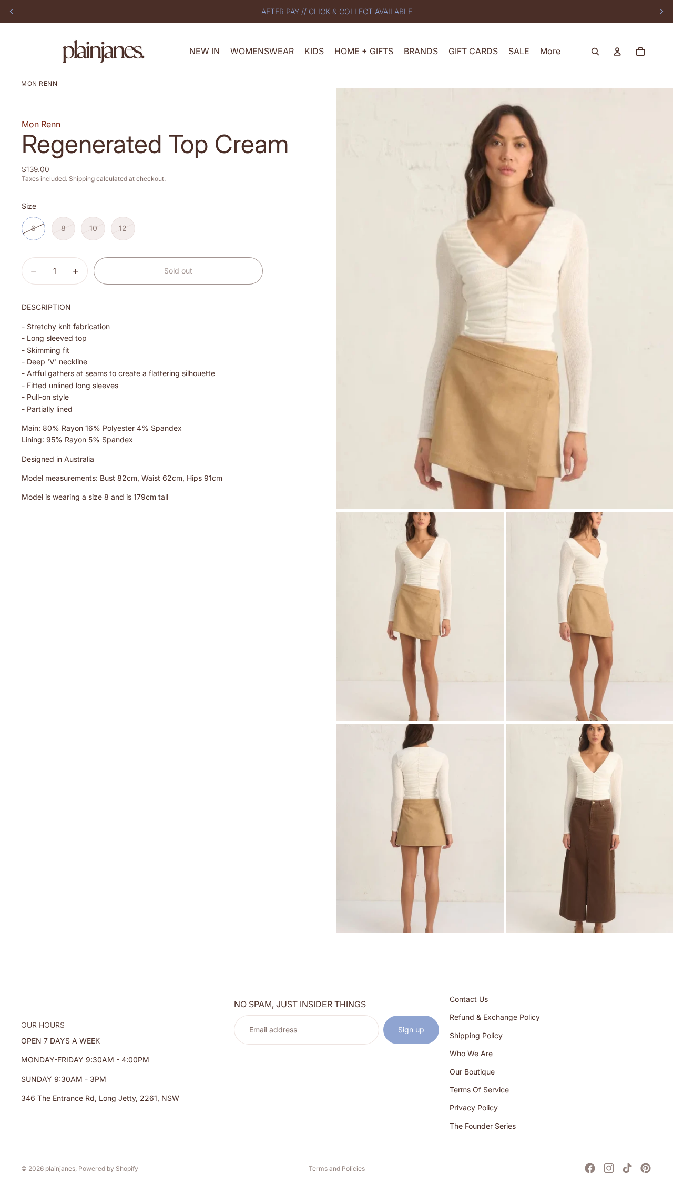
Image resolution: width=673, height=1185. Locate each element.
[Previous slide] (11, 11)
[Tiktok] (627, 1168)
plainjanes (60, 1168)
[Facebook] (590, 1168)
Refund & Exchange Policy (495, 1017)
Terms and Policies (337, 1168)
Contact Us (469, 999)
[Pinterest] (645, 1168)
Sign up (411, 1029)
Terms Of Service (479, 1089)
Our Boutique (472, 1071)
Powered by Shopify (108, 1168)
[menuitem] (550, 51)
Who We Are (471, 1053)
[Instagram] (609, 1168)
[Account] (617, 51)
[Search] (595, 51)
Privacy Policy (474, 1107)
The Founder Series (483, 1125)
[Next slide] (661, 11)
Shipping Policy (476, 1035)
